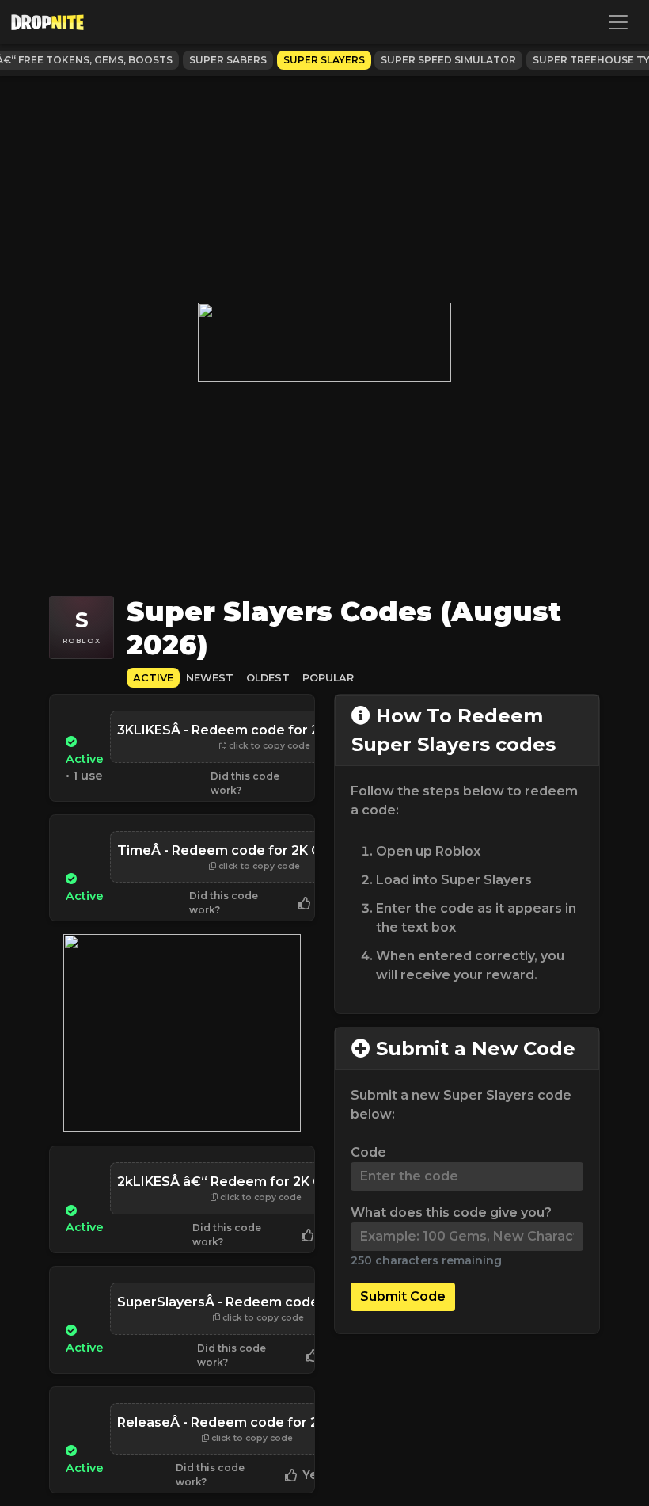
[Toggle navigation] (618, 22)
